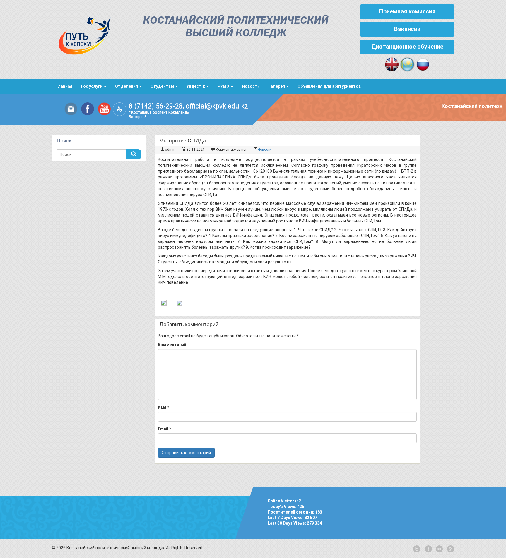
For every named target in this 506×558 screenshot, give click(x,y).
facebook (427, 549)
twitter (416, 549)
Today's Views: (282, 506)
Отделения (127, 86)
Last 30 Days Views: (287, 523)
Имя (163, 407)
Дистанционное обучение (407, 46)
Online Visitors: (283, 501)
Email (164, 429)
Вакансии (407, 28)
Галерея (277, 86)
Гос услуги (92, 86)
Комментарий (172, 344)
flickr (439, 549)
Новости (251, 86)
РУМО (224, 86)
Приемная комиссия (407, 11)
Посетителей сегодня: (291, 512)
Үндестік (196, 86)
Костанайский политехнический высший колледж (236, 27)
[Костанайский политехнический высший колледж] (82, 34)
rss (450, 549)
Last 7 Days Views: (286, 518)
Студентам (163, 86)
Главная (64, 86)
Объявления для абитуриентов (329, 86)
